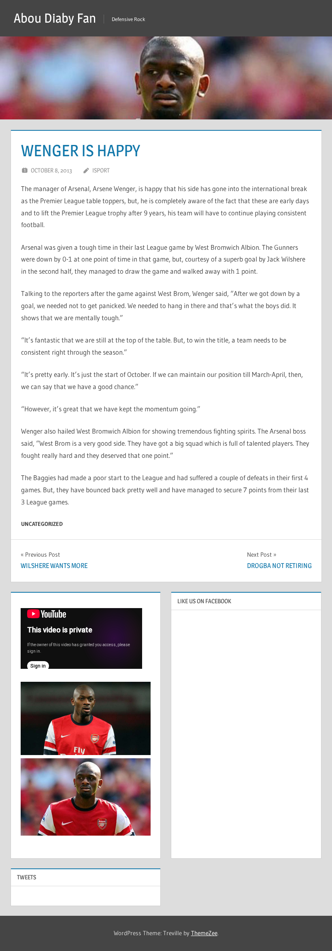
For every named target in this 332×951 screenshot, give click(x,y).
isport (101, 170)
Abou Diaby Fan (55, 18)
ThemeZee (204, 933)
